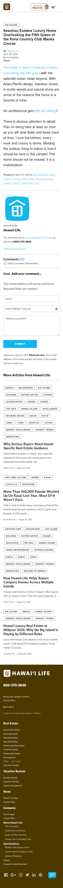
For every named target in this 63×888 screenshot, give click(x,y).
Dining (44, 401)
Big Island (11, 25)
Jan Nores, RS (9, 653)
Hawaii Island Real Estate (14, 745)
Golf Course (28, 179)
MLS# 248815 (45, 111)
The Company (11, 826)
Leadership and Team (15, 830)
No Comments (11, 57)
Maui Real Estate (10, 741)
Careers (6, 860)
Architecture (13, 529)
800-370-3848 (14, 685)
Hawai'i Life (8, 468)
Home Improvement (17, 550)
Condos (47, 394)
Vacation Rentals (10, 777)
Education (12, 543)
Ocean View (27, 183)
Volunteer (28, 484)
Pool (37, 183)
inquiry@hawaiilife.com (36, 237)
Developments (9, 757)
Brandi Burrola (9, 519)
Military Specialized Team (17, 847)
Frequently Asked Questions (15, 864)
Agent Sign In (8, 707)
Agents (9, 387)
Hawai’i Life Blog (10, 798)
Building (11, 394)
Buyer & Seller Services (16, 834)
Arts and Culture (15, 477)
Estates (7, 179)
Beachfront (26, 387)
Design (31, 401)
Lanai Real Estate (10, 749)
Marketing (12, 436)
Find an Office (9, 700)
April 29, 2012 (10, 54)
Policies (37, 713)
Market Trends (45, 429)
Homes (39, 179)
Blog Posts (20, 248)
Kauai (33, 415)
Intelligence (50, 409)
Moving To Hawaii (35, 571)
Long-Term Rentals (11, 781)
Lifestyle (34, 422)
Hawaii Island (29, 409)
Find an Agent (9, 814)
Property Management (12, 785)
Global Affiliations (13, 856)
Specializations (11, 843)
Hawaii (35, 477)
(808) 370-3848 (22, 241)
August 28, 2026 (23, 468)
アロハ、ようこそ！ (12, 761)
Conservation (14, 401)
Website (7, 248)
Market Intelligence (18, 429)
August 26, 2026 (23, 602)
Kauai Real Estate (10, 734)
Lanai (9, 422)
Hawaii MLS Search (11, 729)
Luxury (15, 183)
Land (21, 422)
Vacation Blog (9, 802)
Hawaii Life (13, 50)
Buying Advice (29, 394)
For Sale (16, 179)
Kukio (45, 415)
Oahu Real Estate (10, 737)
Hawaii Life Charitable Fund (18, 839)
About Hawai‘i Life (13, 822)
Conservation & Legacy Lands (19, 851)
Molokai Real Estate (11, 753)
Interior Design (15, 415)
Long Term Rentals (11, 765)
